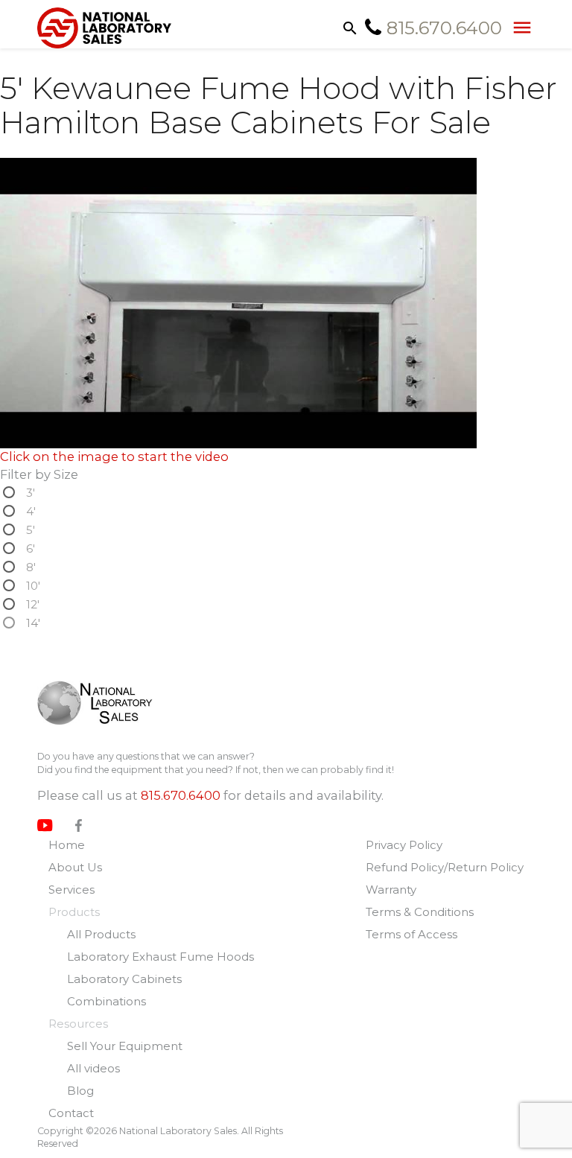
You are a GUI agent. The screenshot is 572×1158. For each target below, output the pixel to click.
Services (71, 889)
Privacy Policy (404, 845)
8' (31, 567)
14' (33, 623)
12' (32, 604)
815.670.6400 (180, 795)
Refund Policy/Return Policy (445, 867)
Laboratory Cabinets (124, 979)
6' (30, 548)
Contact (71, 1113)
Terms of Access (411, 934)
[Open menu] (518, 26)
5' (30, 530)
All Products (101, 934)
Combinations (106, 1001)
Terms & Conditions (420, 912)
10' (33, 586)
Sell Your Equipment (124, 1046)
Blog (80, 1091)
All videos (93, 1068)
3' (30, 493)
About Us (75, 867)
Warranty (391, 889)
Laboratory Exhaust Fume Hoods (160, 956)
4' (31, 511)
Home (66, 845)
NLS (106, 703)
